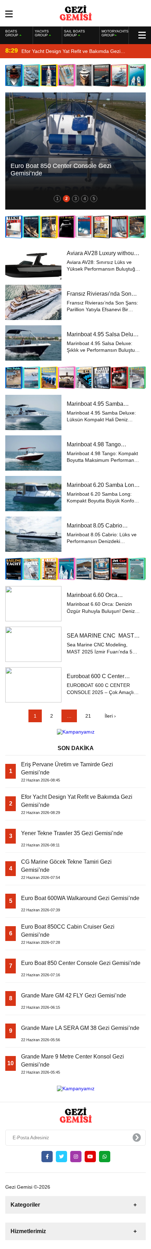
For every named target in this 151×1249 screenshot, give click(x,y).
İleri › (110, 716)
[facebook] (47, 1156)
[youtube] (90, 1156)
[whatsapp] (104, 1156)
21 (88, 716)
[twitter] (61, 1156)
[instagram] (75, 1156)
